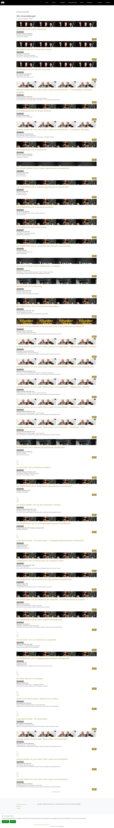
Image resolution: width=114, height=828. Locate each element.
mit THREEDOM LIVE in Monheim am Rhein (34, 207)
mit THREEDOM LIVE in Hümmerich (31, 29)
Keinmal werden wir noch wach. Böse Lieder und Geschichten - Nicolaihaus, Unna (50, 407)
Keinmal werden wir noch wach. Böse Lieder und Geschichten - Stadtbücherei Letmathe (53, 387)
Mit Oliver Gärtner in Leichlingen (29, 679)
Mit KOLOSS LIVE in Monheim (29, 286)
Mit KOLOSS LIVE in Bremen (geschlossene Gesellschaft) (40, 447)
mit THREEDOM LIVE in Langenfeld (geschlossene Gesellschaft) (43, 246)
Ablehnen (13, 821)
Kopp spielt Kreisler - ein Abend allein (31, 719)
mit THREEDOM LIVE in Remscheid (31, 227)
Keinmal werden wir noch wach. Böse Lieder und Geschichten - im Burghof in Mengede (52, 130)
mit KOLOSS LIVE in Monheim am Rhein (33, 467)
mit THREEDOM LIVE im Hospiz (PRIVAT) (33, 111)
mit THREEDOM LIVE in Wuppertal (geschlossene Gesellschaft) (42, 658)
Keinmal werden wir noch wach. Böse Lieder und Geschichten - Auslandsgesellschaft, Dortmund (56, 347)
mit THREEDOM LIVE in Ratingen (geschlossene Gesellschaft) (42, 187)
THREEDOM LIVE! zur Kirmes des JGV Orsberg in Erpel (39, 561)
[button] (54, 2)
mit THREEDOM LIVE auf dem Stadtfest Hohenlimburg (39, 620)
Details (94, 39)
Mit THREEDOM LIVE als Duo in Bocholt (33, 69)
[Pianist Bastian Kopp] (2, 2)
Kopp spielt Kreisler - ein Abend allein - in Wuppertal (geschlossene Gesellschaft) (50, 541)
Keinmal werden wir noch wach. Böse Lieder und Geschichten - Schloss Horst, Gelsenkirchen (55, 367)
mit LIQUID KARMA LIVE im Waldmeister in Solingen (38, 266)
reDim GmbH (61, 826)
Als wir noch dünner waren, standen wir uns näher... (37, 699)
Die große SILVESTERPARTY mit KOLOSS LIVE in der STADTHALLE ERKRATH (50, 326)
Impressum (46, 824)
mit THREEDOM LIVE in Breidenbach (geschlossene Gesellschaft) (44, 486)
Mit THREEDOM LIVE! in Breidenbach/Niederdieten (37, 306)
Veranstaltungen (20, 32)
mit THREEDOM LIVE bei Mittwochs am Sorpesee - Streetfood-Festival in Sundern (50, 600)
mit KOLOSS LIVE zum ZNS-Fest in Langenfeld (36, 640)
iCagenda (59, 791)
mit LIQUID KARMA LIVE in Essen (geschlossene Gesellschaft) (42, 168)
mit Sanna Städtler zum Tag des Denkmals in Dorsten (38, 505)
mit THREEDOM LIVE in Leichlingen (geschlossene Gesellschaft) (43, 523)
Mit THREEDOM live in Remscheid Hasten (33, 49)
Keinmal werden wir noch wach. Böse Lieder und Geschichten (42, 739)
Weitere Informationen (38, 824)
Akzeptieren (5, 821)
